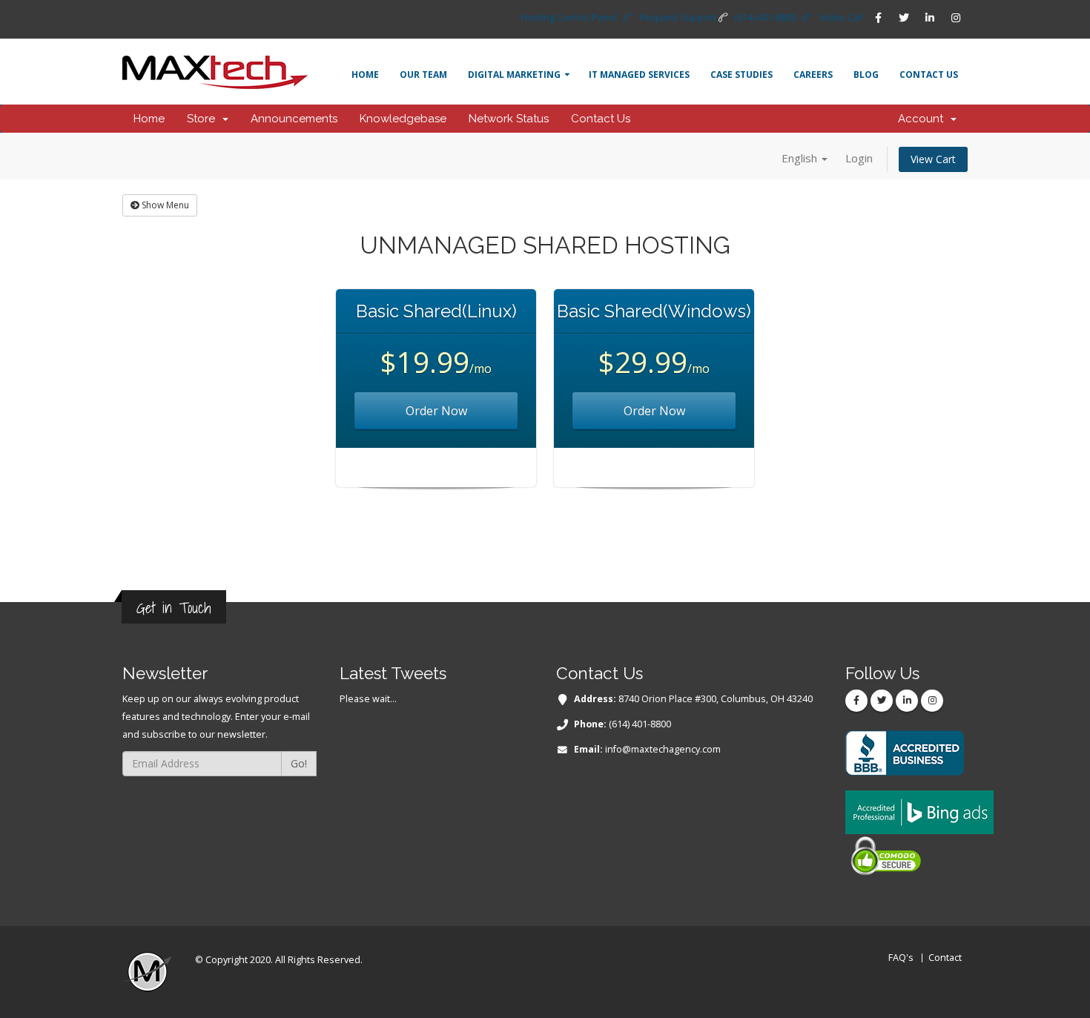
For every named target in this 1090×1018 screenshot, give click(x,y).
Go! (299, 763)
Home (365, 74)
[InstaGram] (956, 18)
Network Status (509, 118)
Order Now (436, 411)
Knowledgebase (403, 118)
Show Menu (164, 205)
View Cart (933, 159)
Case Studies (741, 74)
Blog (866, 74)
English (801, 158)
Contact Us (928, 74)
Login (859, 158)
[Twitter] (904, 18)
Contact (945, 957)
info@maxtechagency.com (663, 749)
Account (923, 118)
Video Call (841, 17)
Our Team (423, 74)
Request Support (678, 17)
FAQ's (901, 957)
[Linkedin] (930, 18)
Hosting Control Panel (569, 17)
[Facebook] (878, 18)
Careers (813, 74)
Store (204, 118)
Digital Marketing (514, 74)
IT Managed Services (639, 74)
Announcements (294, 118)
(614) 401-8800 (765, 17)
